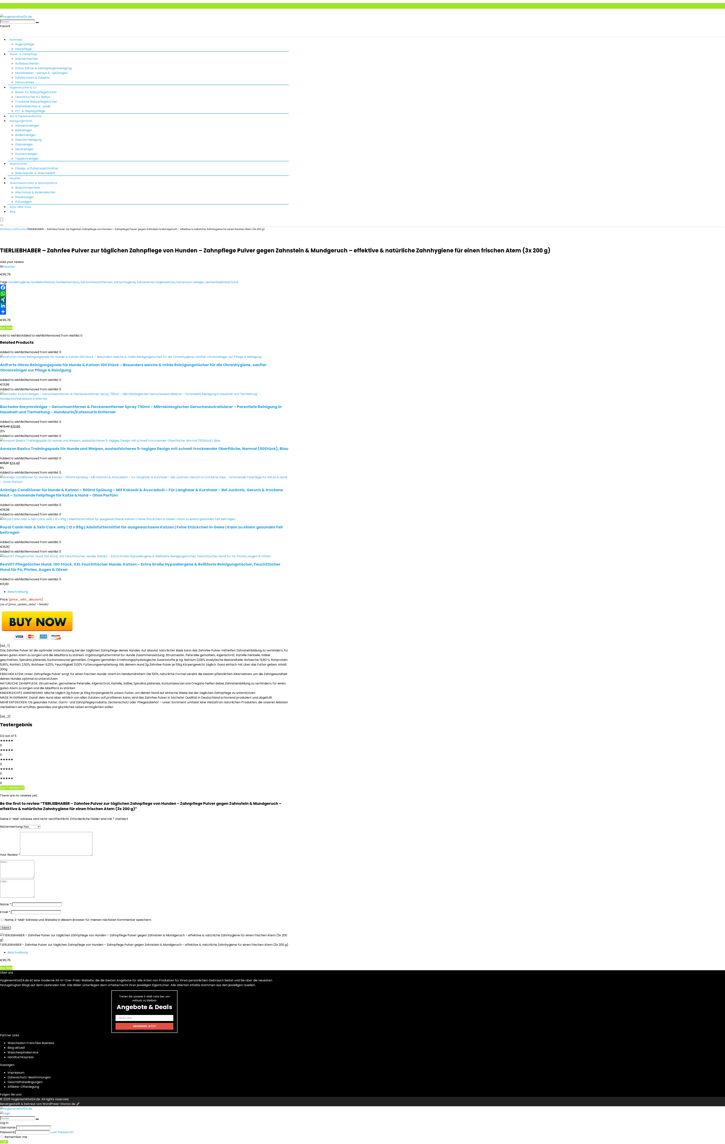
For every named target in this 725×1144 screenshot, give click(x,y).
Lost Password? (62, 1132)
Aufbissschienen (27, 63)
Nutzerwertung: (11, 826)
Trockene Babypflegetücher (36, 101)
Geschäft (11, 229)
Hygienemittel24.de (25, 1099)
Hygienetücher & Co (23, 87)
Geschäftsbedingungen (25, 1082)
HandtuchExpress (21, 1057)
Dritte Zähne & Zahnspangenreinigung (43, 68)
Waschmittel (18, 164)
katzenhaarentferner (96, 282)
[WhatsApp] (362, 294)
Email (5, 912)
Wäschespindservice (23, 1052)
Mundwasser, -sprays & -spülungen (41, 73)
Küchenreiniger (26, 154)
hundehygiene (18, 282)
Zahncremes (24, 82)
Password (7, 1132)
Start (3, 229)
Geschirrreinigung (28, 140)
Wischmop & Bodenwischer (35, 192)
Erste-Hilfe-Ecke (20, 207)
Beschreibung (18, 592)
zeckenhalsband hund (221, 282)
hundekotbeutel (43, 282)
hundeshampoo (67, 282)
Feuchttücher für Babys (32, 97)
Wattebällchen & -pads (32, 106)
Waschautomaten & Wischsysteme (33, 183)
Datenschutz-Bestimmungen (29, 1077)
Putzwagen (23, 202)
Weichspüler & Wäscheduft (35, 173)
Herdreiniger (24, 149)
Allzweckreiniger (27, 125)
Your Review (10, 855)
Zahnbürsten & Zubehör (32, 77)
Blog (12, 212)
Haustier (15, 178)
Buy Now (6, 328)
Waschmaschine (27, 187)
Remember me (15, 1137)
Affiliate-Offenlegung (23, 1087)
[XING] (362, 300)
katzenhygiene (125, 282)
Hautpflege (23, 49)
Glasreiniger (24, 144)
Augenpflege (24, 44)
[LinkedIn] (362, 306)
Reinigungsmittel (21, 121)
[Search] (1, 225)
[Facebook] (362, 287)
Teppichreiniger (27, 158)
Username (7, 1127)
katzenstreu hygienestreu (156, 282)
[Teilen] (362, 312)
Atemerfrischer (26, 59)
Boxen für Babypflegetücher (36, 92)
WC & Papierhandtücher (26, 116)
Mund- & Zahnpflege (23, 54)
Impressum (16, 1072)
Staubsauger (24, 197)
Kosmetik (16, 40)
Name (5, 904)
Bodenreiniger (25, 135)
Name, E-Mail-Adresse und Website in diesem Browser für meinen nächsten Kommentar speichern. (78, 920)
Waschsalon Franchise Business (31, 1043)
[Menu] (1, 219)
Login (4, 1141)
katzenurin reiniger (190, 282)
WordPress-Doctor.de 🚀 (61, 1104)
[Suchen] (37, 22)
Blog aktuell (16, 1048)
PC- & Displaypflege (30, 111)
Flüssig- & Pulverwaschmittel (36, 168)
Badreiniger (23, 130)
